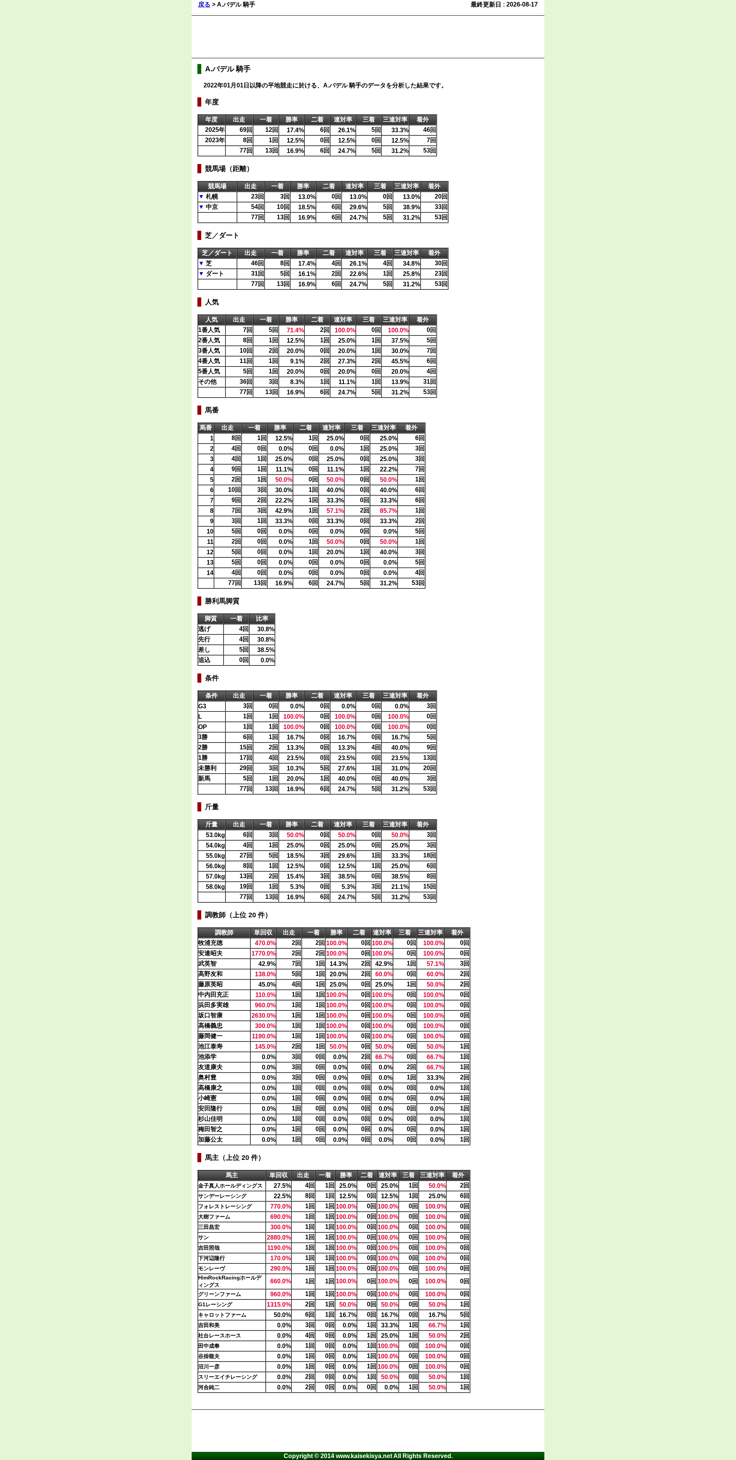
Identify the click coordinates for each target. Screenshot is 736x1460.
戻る (204, 4)
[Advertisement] (336, 37)
